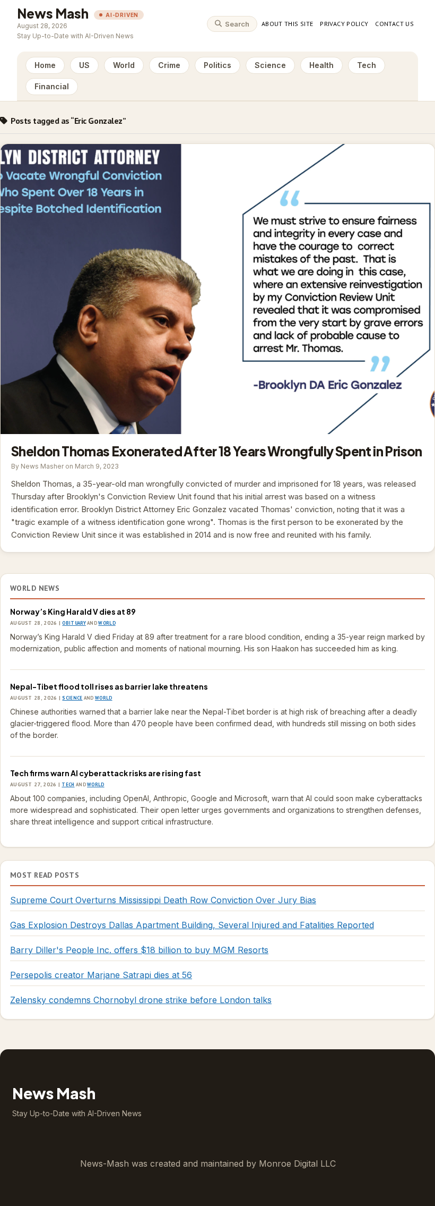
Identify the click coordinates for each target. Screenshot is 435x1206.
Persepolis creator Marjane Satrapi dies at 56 (101, 975)
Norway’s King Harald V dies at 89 (73, 611)
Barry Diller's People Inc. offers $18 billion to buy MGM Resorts (139, 950)
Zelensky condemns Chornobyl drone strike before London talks (141, 1000)
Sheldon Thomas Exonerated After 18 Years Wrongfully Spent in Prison (217, 289)
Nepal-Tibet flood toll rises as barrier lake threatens (109, 686)
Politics (217, 65)
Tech (366, 65)
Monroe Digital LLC (297, 1163)
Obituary (73, 623)
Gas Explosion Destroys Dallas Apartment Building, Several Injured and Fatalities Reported (192, 925)
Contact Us (394, 24)
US (84, 65)
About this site (287, 24)
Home (45, 65)
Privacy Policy (344, 24)
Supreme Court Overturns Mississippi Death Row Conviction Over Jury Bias (163, 900)
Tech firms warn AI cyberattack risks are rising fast (105, 773)
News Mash (53, 13)
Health (321, 65)
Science (270, 65)
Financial (51, 86)
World (124, 65)
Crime (169, 65)
